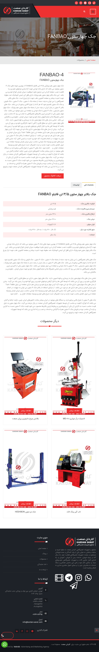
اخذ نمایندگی (41, 564)
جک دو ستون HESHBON (25, 512)
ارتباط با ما (42, 569)
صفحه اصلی (91, 60)
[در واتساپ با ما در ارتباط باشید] (94, 3)
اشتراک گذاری (42, 630)
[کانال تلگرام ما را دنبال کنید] (85, 3)
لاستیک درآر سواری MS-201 (74, 418)
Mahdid (17, 646)
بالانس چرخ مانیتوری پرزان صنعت (25, 418)
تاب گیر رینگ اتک (74, 512)
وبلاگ (44, 553)
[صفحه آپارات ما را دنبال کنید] (89, 3)
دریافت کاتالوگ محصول (52, 175)
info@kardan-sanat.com (32, 622)
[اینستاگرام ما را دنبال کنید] (80, 3)
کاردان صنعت (65, 644)
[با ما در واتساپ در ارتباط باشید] (76, 3)
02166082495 (37, 614)
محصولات (43, 559)
